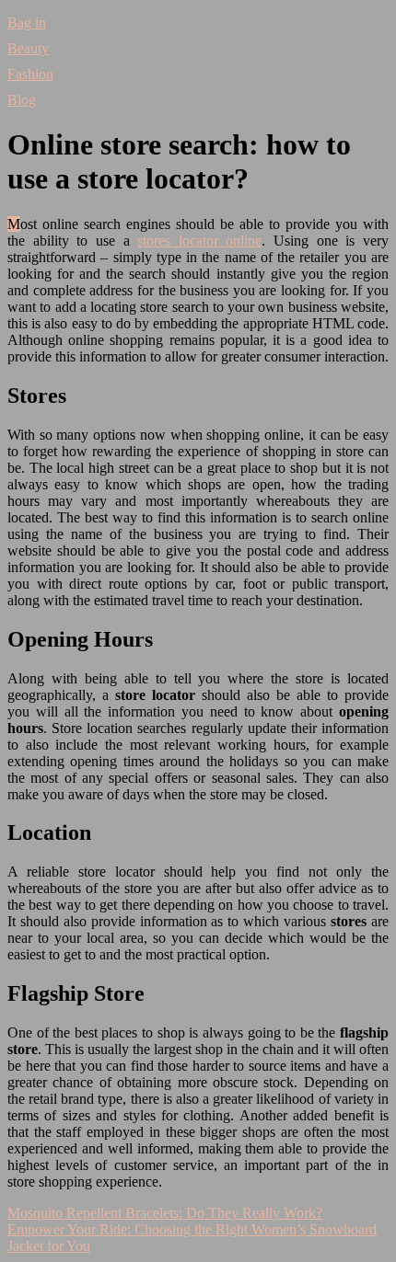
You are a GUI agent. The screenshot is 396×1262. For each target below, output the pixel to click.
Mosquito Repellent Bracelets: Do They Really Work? (164, 1213)
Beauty (28, 48)
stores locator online (199, 240)
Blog (21, 100)
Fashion (30, 74)
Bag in (26, 22)
